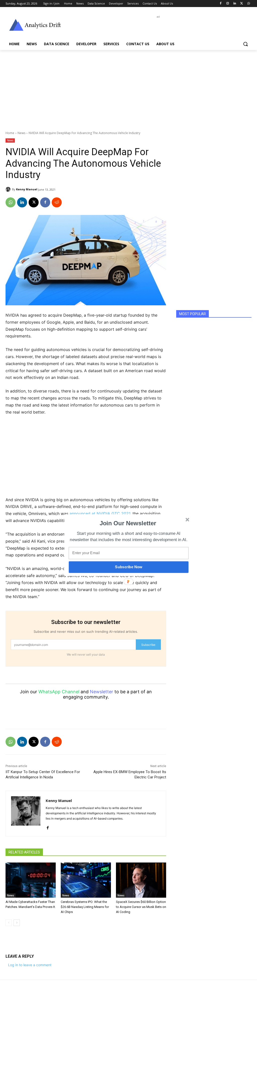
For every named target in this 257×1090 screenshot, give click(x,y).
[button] (128, 523)
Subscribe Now (128, 567)
